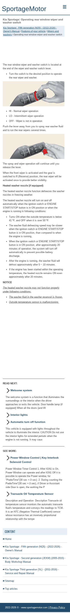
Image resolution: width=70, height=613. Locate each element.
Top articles (11, 588)
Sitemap (9, 580)
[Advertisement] (33, 50)
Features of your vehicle (33, 31)
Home (8, 539)
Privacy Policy (57, 607)
